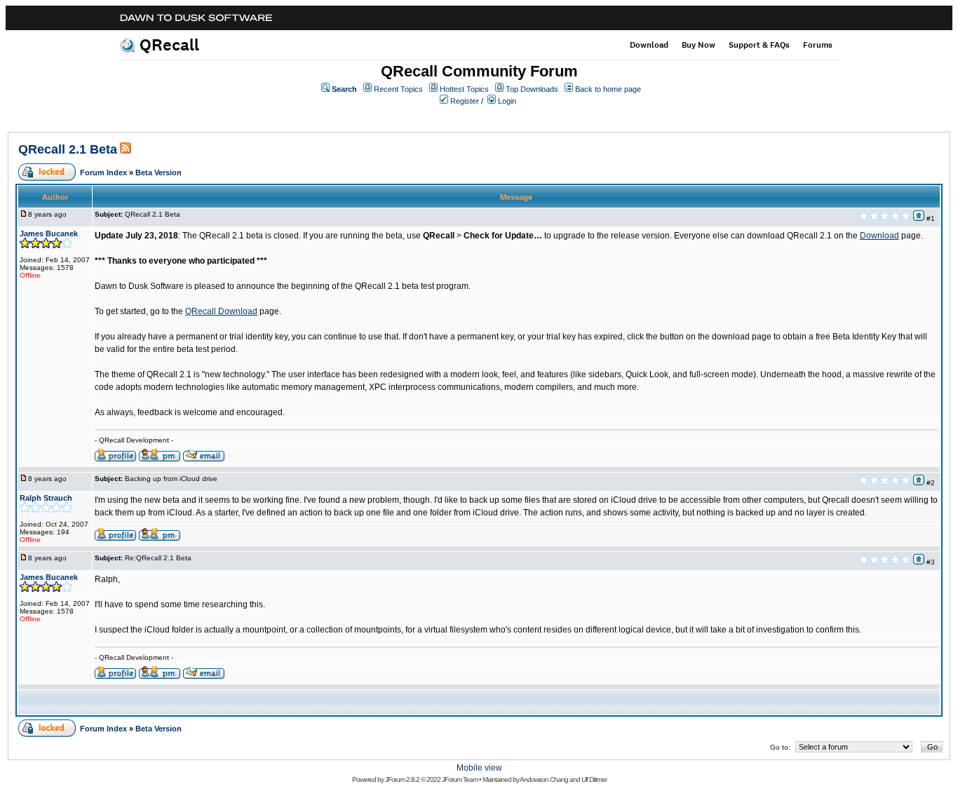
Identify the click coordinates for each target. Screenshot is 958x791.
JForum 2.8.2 (402, 779)
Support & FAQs (759, 44)
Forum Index (103, 172)
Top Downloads (532, 89)
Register (464, 101)
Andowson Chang (544, 779)
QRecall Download (221, 311)
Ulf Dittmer (594, 779)
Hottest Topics (464, 89)
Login (507, 101)
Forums (817, 44)
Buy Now (698, 44)
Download (649, 44)
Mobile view (479, 768)
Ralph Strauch (46, 498)
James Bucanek (49, 233)
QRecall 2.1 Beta (67, 149)
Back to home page (608, 89)
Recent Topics (398, 89)
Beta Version (158, 172)
